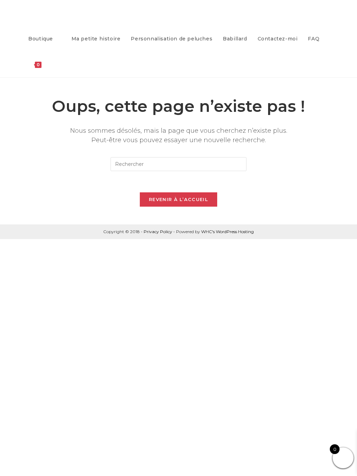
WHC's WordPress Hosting (227, 231)
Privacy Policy (158, 231)
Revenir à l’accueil (178, 199)
